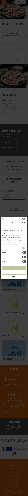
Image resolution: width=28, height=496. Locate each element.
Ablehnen (14, 276)
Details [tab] (14, 222)
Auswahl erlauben (14, 272)
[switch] (24, 252)
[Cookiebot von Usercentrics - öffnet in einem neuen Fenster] (20, 219)
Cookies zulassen (14, 267)
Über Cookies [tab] (22, 222)
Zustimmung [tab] (5, 222)
